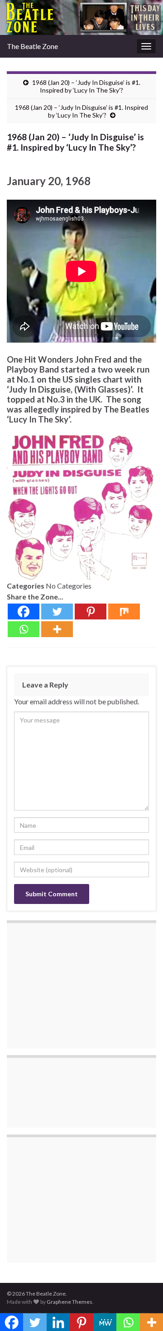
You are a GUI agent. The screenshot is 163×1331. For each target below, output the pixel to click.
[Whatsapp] (23, 629)
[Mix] (124, 611)
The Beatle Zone (32, 46)
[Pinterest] (90, 611)
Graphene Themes (69, 1301)
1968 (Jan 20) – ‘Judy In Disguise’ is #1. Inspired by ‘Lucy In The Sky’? (86, 86)
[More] (57, 629)
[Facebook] (23, 611)
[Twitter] (57, 611)
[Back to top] (142, 1310)
